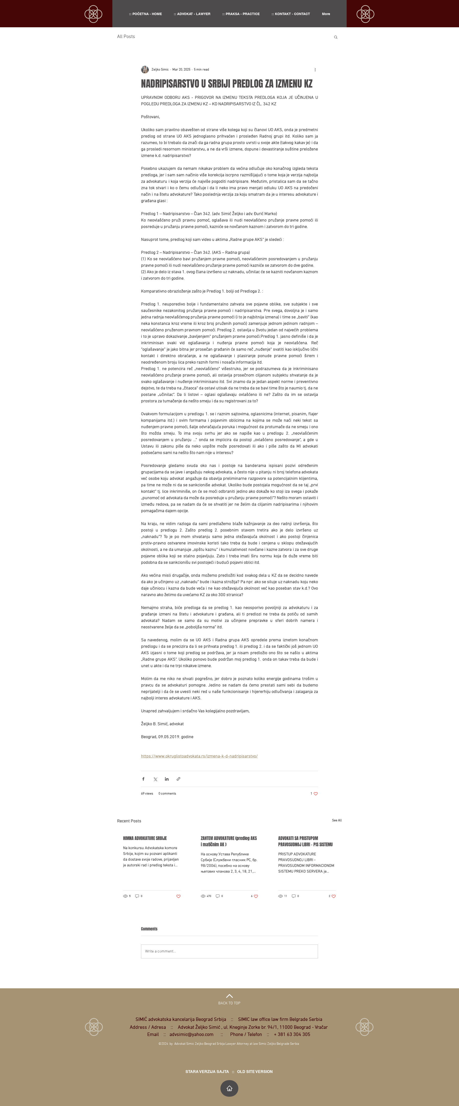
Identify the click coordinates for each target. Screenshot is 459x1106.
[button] (335, 37)
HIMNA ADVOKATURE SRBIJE (145, 838)
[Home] (229, 1088)
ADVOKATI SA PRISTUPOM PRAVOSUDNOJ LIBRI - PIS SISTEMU (305, 841)
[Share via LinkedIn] (166, 779)
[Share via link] (178, 779)
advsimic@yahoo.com (191, 1035)
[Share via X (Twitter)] (155, 779)
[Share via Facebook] (143, 779)
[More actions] (315, 69)
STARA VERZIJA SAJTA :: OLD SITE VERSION (229, 1071)
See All (337, 820)
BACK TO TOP (229, 1003)
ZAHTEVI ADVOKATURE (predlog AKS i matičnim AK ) (229, 841)
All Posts (126, 37)
